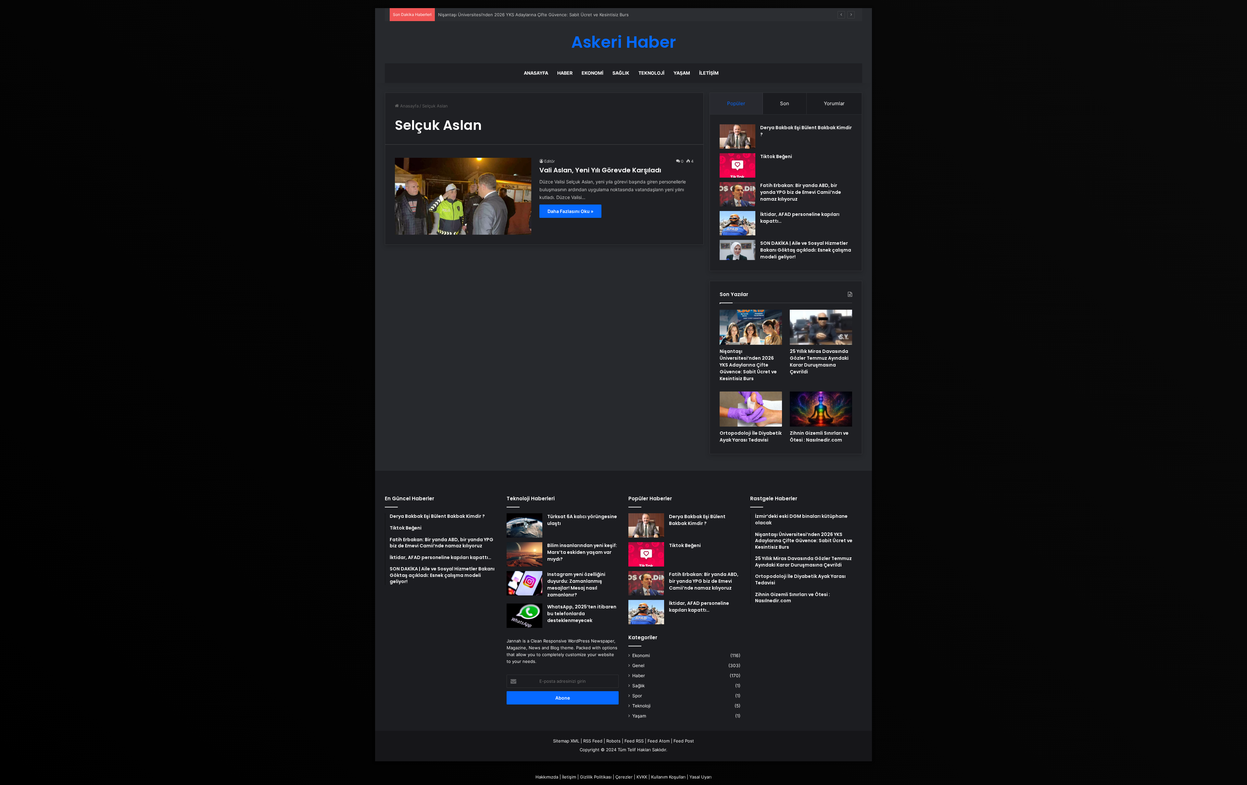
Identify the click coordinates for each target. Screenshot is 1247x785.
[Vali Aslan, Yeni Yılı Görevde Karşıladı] (463, 196)
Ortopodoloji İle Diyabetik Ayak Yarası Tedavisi (751, 436)
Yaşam (682, 73)
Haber (565, 73)
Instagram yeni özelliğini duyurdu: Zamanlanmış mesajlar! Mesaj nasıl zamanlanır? (576, 584)
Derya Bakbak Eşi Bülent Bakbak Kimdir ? (697, 520)
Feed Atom (659, 740)
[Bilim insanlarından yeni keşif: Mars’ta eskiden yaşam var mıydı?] (524, 554)
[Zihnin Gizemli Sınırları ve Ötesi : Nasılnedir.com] (821, 409)
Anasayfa (536, 73)
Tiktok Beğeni (776, 156)
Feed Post (684, 740)
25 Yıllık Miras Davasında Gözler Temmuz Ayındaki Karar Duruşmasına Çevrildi (819, 361)
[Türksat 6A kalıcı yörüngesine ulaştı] (524, 525)
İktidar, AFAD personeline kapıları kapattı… (699, 606)
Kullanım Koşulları (668, 776)
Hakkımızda (546, 776)
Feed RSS (634, 740)
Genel (638, 665)
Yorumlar (834, 103)
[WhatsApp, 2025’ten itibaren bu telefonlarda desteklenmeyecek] (524, 616)
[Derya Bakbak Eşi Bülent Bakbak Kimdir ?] (737, 136)
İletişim (709, 73)
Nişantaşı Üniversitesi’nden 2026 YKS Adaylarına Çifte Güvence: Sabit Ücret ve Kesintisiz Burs (748, 365)
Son (784, 103)
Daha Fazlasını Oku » (570, 211)
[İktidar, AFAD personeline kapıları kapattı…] (737, 223)
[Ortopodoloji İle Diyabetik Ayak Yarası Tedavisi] (751, 409)
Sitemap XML (566, 740)
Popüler (736, 103)
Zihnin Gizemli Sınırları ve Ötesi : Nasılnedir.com (819, 436)
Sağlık (620, 73)
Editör (549, 161)
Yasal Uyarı (700, 776)
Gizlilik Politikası (595, 776)
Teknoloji (651, 73)
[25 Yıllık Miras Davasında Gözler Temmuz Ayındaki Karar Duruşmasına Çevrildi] (821, 327)
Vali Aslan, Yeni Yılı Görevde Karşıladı (600, 170)
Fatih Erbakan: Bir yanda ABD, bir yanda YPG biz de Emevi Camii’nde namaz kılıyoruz (800, 192)
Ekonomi (592, 73)
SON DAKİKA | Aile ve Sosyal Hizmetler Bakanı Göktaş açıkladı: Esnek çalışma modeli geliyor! (805, 250)
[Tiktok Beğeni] (737, 165)
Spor (637, 695)
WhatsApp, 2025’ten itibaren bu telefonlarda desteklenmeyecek (581, 614)
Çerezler (624, 776)
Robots (613, 740)
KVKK (641, 776)
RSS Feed (592, 740)
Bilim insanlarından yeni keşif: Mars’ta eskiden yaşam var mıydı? (582, 552)
